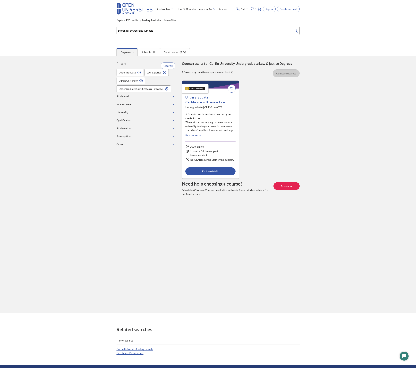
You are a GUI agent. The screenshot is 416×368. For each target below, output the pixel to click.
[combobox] (208, 30)
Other (120, 144)
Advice (223, 8)
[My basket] (260, 9)
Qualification (124, 120)
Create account (288, 8)
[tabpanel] (208, 184)
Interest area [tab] (126, 340)
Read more (191, 135)
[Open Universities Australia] (135, 13)
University (122, 112)
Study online (163, 9)
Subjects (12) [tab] (149, 52)
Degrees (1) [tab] (127, 52)
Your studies (205, 9)
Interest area (124, 104)
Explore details (210, 171)
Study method (124, 128)
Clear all (168, 65)
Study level (123, 96)
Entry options (124, 136)
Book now (286, 186)
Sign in (269, 8)
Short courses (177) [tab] (175, 52)
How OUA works (186, 8)
